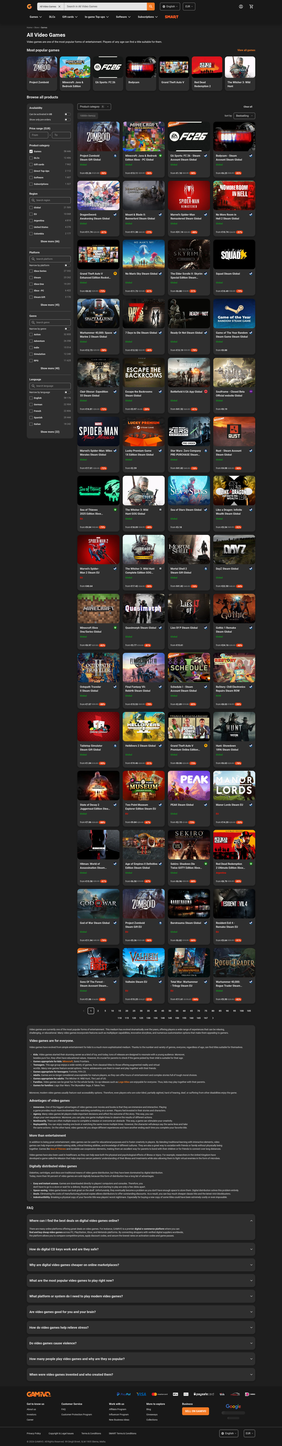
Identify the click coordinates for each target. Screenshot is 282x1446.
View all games (246, 50)
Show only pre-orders (40, 119)
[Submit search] (151, 6)
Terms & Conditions (91, 1433)
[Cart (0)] (251, 6)
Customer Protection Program (76, 1414)
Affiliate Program (117, 1409)
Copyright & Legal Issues (61, 1433)
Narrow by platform (39, 265)
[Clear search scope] (59, 6)
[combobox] (105, 6)
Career (30, 1419)
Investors (31, 1414)
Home (29, 27)
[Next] (213, 1018)
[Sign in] (241, 6)
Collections (151, 1419)
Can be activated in (40, 114)
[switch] (67, 114)
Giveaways (151, 1414)
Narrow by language (39, 392)
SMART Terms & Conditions (122, 1433)
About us (31, 1409)
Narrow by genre (37, 328)
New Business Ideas (119, 1419)
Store (36, 27)
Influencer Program (119, 1414)
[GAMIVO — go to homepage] (29, 6)
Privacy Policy (34, 1433)
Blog (148, 1409)
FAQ (63, 1409)
